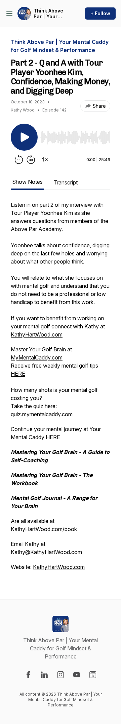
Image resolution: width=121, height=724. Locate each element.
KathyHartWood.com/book (44, 529)
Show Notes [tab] (27, 181)
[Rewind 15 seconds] (19, 159)
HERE (18, 373)
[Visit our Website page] (92, 674)
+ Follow (100, 13)
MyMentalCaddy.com (37, 357)
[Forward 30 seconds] (31, 159)
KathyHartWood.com (37, 334)
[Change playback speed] (45, 159)
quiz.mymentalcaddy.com (42, 414)
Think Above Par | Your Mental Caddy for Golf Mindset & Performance (50, 14)
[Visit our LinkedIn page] (44, 674)
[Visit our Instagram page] (60, 674)
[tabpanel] (60, 389)
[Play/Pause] (24, 137)
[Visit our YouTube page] (76, 674)
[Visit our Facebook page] (28, 674)
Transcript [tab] (65, 182)
